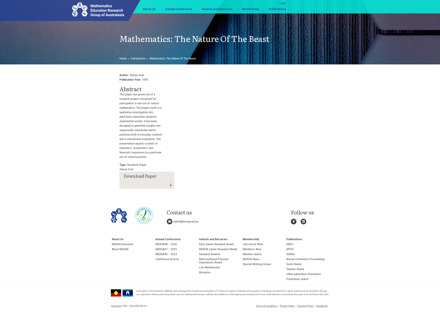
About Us (149, 9)
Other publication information (303, 274)
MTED (290, 249)
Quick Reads (293, 264)
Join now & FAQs (253, 244)
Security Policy (306, 306)
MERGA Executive (122, 244)
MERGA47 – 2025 (166, 249)
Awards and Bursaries (217, 9)
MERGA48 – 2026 (166, 244)
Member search (252, 254)
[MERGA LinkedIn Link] (303, 221)
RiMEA (290, 254)
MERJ (290, 244)
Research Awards (209, 254)
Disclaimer (322, 306)
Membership (250, 9)
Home (123, 58)
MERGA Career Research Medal (218, 249)
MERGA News (251, 259)
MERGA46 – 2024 (166, 254)
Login (282, 3)
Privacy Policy (287, 306)
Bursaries (205, 272)
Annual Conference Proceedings (305, 259)
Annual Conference (178, 9)
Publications (277, 9)
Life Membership (209, 267)
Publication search (297, 279)
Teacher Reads (295, 269)
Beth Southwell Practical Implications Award (213, 261)
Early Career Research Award (216, 244)
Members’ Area (252, 249)
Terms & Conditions (266, 306)
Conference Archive (167, 259)
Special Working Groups (257, 264)
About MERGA (120, 249)
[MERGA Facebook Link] (293, 221)
